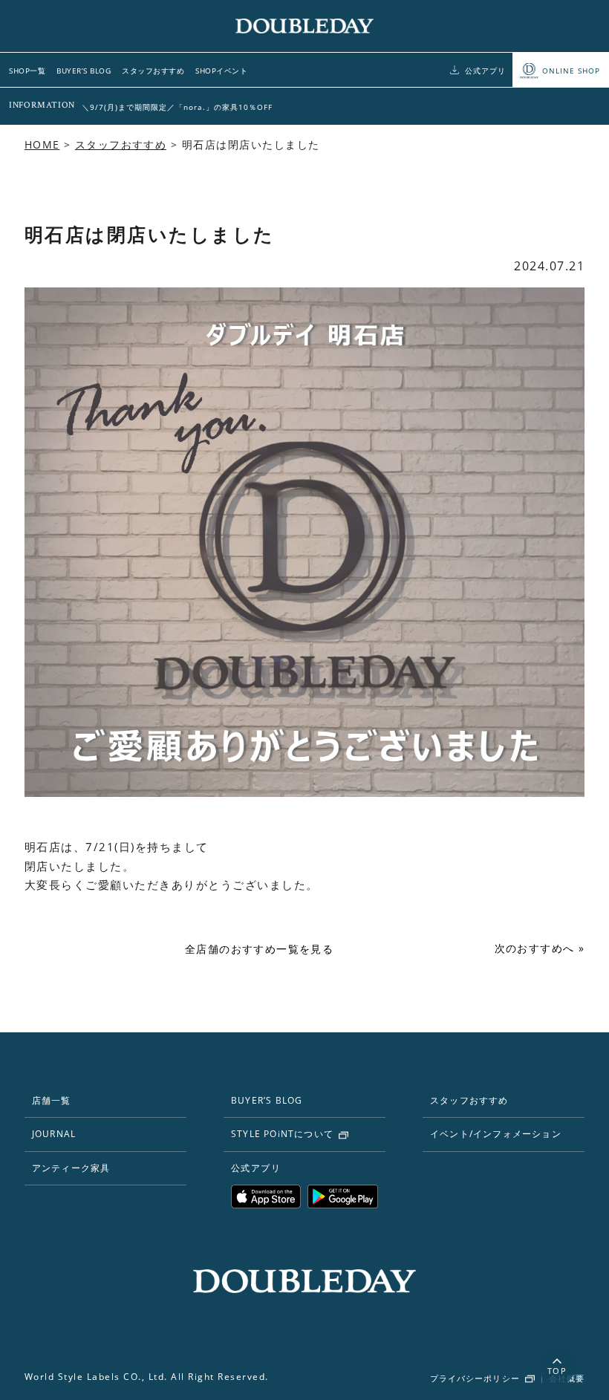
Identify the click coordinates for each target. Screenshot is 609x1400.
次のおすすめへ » (540, 948)
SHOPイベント (221, 70)
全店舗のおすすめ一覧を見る (259, 949)
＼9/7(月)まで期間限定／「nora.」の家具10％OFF (177, 107)
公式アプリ (485, 70)
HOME (42, 144)
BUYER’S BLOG (83, 70)
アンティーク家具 (71, 1168)
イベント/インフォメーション (495, 1133)
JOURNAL (54, 1133)
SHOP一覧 (27, 70)
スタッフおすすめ (153, 70)
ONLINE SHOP (571, 70)
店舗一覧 (51, 1100)
